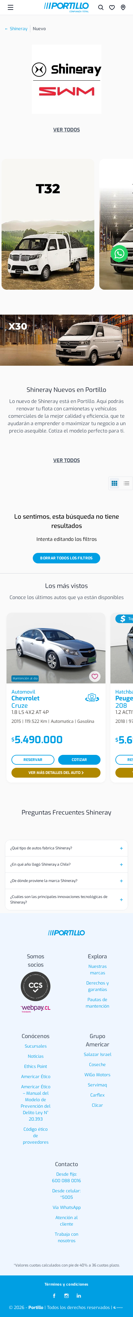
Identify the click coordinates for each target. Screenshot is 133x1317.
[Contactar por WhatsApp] (119, 253)
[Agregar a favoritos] (95, 676)
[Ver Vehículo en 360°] (92, 697)
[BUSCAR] (101, 7)
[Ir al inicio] (66, 7)
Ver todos (66, 130)
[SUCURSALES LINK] (123, 7)
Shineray (19, 29)
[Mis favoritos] (112, 7)
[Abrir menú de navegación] (10, 7)
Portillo (35, 1308)
